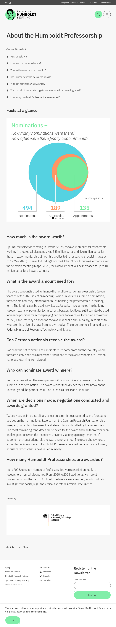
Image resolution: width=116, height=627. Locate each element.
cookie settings (38, 611)
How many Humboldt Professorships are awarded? (35, 97)
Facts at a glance (18, 56)
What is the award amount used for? (28, 70)
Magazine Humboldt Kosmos (73, 2)
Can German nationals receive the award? (30, 77)
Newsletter (106, 2)
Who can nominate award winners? (27, 83)
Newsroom (93, 2)
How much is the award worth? (25, 63)
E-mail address (80, 579)
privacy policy (15, 611)
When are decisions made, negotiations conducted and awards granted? (45, 90)
